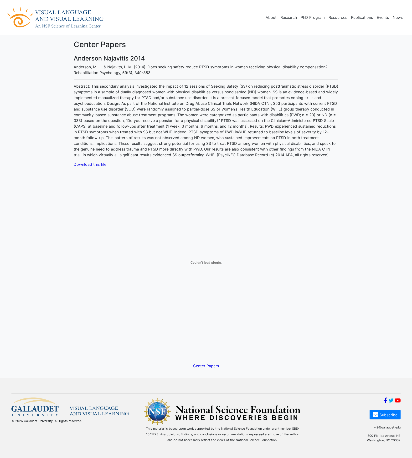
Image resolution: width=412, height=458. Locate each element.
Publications (362, 17)
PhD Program (313, 17)
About (271, 17)
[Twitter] (391, 401)
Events (383, 17)
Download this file (90, 164)
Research (288, 17)
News (398, 17)
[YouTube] (398, 401)
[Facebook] (385, 401)
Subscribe (387, 415)
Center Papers (206, 365)
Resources (338, 17)
